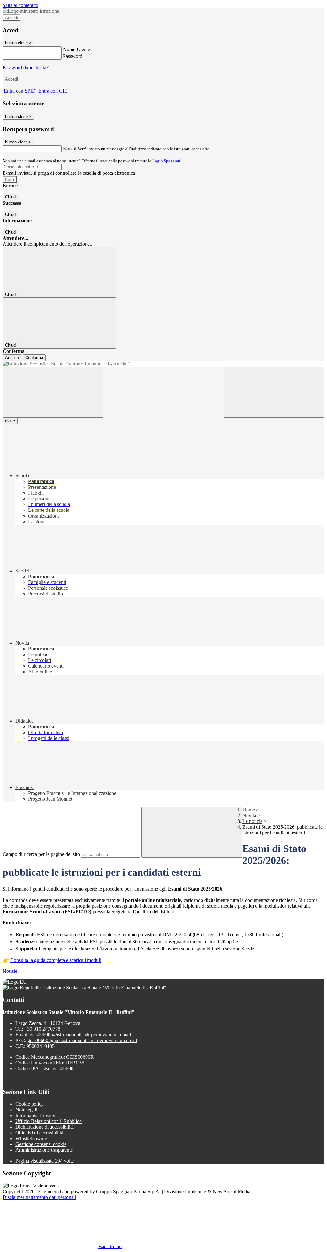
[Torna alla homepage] (163, 364)
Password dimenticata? (26, 67)
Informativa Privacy (35, 1115)
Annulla (12, 357)
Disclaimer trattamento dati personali (39, 1197)
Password (72, 56)
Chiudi (11, 197)
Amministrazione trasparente (44, 1150)
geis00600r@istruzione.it (80, 1034)
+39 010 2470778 (42, 1029)
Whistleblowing (31, 1138)
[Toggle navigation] (53, 392)
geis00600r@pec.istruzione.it (82, 1040)
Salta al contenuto (20, 5)
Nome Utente (76, 49)
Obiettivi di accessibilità (39, 1132)
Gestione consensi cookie (40, 1144)
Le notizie (252, 821)
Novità (249, 815)
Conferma (34, 357)
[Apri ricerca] (274, 392)
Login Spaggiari (166, 160)
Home (248, 809)
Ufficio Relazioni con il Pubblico (48, 1121)
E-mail (69, 148)
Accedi (11, 17)
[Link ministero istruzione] (31, 11)
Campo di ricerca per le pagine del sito (41, 854)
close (10, 421)
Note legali (26, 1109)
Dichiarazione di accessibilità (44, 1127)
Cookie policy (29, 1104)
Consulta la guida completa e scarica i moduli (55, 960)
